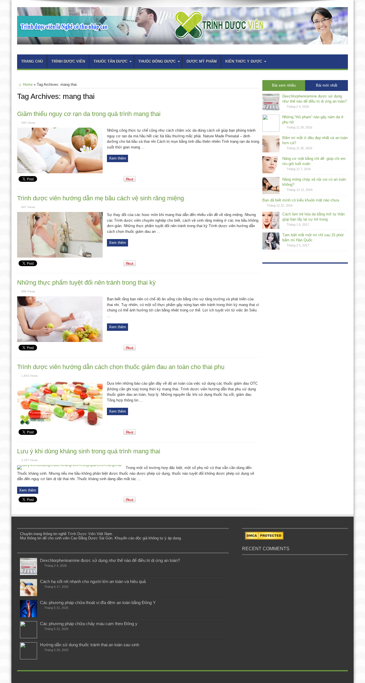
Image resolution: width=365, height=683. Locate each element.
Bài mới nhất (326, 85)
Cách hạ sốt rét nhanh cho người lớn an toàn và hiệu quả (93, 581)
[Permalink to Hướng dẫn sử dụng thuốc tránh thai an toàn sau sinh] (28, 658)
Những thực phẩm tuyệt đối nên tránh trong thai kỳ (86, 282)
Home (28, 84)
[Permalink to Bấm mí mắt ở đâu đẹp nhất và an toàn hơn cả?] (270, 151)
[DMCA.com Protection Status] (264, 538)
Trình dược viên (68, 61)
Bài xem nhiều (284, 85)
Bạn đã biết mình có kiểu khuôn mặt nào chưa (300, 200)
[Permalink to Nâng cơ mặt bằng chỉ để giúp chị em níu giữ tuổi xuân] (270, 172)
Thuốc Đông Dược (157, 61)
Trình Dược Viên (82, 534)
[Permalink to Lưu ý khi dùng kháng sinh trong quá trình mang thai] (69, 465)
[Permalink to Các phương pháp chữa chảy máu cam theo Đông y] (28, 637)
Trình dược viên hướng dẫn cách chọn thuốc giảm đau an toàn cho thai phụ (120, 366)
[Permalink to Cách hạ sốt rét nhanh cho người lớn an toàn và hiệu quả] (28, 595)
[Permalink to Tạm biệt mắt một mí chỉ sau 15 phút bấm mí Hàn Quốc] (270, 248)
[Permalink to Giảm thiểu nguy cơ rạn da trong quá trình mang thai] (60, 172)
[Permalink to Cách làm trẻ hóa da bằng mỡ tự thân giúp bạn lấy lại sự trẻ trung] (270, 227)
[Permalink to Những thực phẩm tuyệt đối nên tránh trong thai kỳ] (60, 341)
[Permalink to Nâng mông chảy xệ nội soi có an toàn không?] (270, 193)
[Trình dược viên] (182, 40)
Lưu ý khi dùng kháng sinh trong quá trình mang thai (88, 451)
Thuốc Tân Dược (110, 61)
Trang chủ (32, 61)
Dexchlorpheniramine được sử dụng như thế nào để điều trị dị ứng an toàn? (110, 560)
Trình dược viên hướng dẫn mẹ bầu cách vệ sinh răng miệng (100, 198)
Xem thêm (117, 158)
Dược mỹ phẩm (201, 61)
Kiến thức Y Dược (243, 61)
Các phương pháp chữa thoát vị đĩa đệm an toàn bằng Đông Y (98, 602)
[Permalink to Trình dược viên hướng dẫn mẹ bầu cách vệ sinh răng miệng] (60, 256)
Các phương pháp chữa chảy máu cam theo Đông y (88, 623)
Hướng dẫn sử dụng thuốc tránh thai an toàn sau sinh (89, 644)
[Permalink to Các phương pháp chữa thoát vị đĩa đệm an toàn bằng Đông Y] (28, 616)
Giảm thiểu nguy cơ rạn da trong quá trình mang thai (89, 113)
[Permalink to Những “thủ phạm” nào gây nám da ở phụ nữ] (270, 130)
